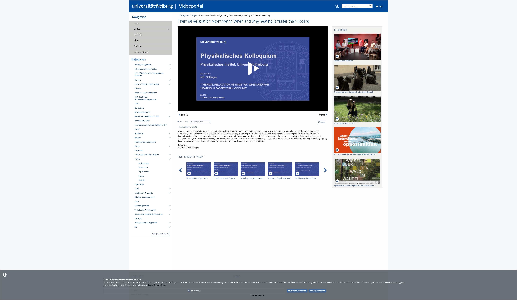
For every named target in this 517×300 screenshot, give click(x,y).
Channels (138, 34)
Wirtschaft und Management (146, 222)
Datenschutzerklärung (157, 285)
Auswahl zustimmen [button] (297, 290)
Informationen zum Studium (146, 69)
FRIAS (137, 103)
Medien (137, 29)
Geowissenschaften (142, 112)
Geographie (139, 108)
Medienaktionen (197, 122)
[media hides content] (168, 29)
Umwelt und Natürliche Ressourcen (149, 214)
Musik (137, 146)
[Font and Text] (337, 6)
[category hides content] (168, 65)
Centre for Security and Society (147, 84)
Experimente (143, 171)
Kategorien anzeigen (160, 233)
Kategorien (184, 15)
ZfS (136, 227)
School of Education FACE (145, 197)
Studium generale (142, 205)
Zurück (184, 114)
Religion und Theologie (144, 193)
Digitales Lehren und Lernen (146, 92)
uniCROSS (138, 218)
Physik (137, 159)
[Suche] (370, 6)
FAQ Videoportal (141, 52)
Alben (136, 40)
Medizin (138, 137)
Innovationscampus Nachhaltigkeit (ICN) (151, 125)
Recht (137, 188)
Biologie (138, 80)
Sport (137, 201)
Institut (141, 176)
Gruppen (137, 46)
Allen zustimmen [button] (317, 290)
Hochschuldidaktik (142, 120)
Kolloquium (143, 167)
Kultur (137, 129)
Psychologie (139, 184)
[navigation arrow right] (325, 170)
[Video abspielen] (253, 69)
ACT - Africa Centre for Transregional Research (149, 74)
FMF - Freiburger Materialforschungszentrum (146, 98)
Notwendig (195, 290)
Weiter (322, 114)
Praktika (141, 180)
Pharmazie (139, 150)
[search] (355, 6)
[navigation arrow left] (180, 170)
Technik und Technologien (145, 210)
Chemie (138, 88)
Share (322, 122)
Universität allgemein (143, 64)
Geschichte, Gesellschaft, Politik (147, 116)
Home (136, 23)
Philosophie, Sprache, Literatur (147, 154)
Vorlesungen (143, 163)
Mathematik (139, 133)
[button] (150, 23)
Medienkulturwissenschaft (145, 142)
